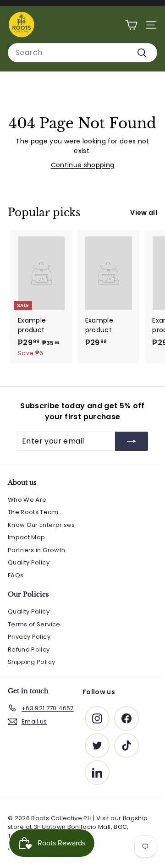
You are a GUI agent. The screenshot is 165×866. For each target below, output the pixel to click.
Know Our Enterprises (41, 525)
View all (143, 212)
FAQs (15, 575)
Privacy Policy (29, 636)
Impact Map (26, 537)
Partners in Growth (36, 550)
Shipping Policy (31, 662)
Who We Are (27, 499)
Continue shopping (83, 165)
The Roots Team (33, 512)
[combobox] (82, 52)
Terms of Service (34, 624)
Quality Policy (29, 562)
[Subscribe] (131, 441)
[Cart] (131, 24)
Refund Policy (29, 649)
